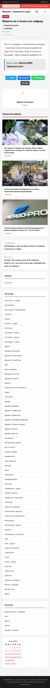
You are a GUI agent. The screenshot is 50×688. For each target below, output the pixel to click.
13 (6, 654)
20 (6, 657)
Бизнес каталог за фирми (15, 612)
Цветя (7, 594)
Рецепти (8, 530)
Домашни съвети (12, 378)
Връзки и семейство (13, 360)
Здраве (7, 401)
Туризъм (8, 575)
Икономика (9, 438)
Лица (7, 470)
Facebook (25, 78)
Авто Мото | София (12, 300)
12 (20, 651)
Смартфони (9, 552)
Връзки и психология (13, 355)
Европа (7, 383)
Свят (6, 539)
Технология (9, 571)
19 (20, 654)
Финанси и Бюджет (12, 580)
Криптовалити (10, 461)
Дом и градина (11, 369)
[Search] (45, 11)
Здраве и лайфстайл (13, 410)
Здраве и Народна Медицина (16, 420)
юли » (13, 663)
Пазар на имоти (11, 493)
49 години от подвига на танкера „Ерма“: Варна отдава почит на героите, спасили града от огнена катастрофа (24, 150)
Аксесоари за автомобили (15, 310)
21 (8, 657)
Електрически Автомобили (15, 387)
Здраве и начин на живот (15, 424)
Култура (8, 465)
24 (15, 657)
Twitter (12, 78)
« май (7, 663)
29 (11, 660)
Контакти (44, 2)
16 (13, 654)
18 (18, 654)
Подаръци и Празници (14, 498)
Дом (6, 365)
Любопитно (9, 475)
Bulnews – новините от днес (16, 11)
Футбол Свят (10, 589)
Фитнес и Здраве (11, 585)
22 (11, 657)
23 (13, 657)
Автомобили (9, 305)
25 (18, 657)
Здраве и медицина (12, 415)
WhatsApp (39, 78)
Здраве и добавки (12, 406)
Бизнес (7, 319)
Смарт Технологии (12, 548)
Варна (5, 16)
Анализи (8, 314)
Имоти (7, 625)
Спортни (8, 566)
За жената (9, 397)
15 (11, 654)
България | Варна (12, 333)
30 (13, 660)
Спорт (7, 557)
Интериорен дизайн (13, 442)
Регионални (9, 520)
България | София (12, 342)
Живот (7, 392)
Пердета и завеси (12, 630)
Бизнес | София (11, 323)
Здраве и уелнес (11, 429)
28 (8, 660)
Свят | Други (10, 543)
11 (18, 651)
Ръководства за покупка (14, 534)
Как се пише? (10, 447)
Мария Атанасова (11, 25)
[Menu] (36, 11)
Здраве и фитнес (11, 433)
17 (15, 654)
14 (8, 654)
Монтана (8, 484)
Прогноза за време (12, 507)
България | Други (12, 337)
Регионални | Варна (13, 525)
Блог (6, 616)
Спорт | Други (10, 562)
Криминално (10, 456)
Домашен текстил (12, 374)
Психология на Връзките (15, 516)
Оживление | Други (13, 488)
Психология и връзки (13, 511)
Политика (8, 502)
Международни (11, 479)
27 (6, 660)
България (8, 328)
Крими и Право (11, 452)
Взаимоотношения (12, 351)
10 (15, 651)
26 (20, 657)
